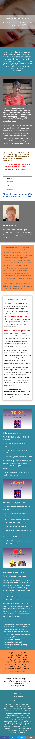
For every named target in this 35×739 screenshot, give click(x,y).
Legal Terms (17, 693)
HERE (22, 671)
